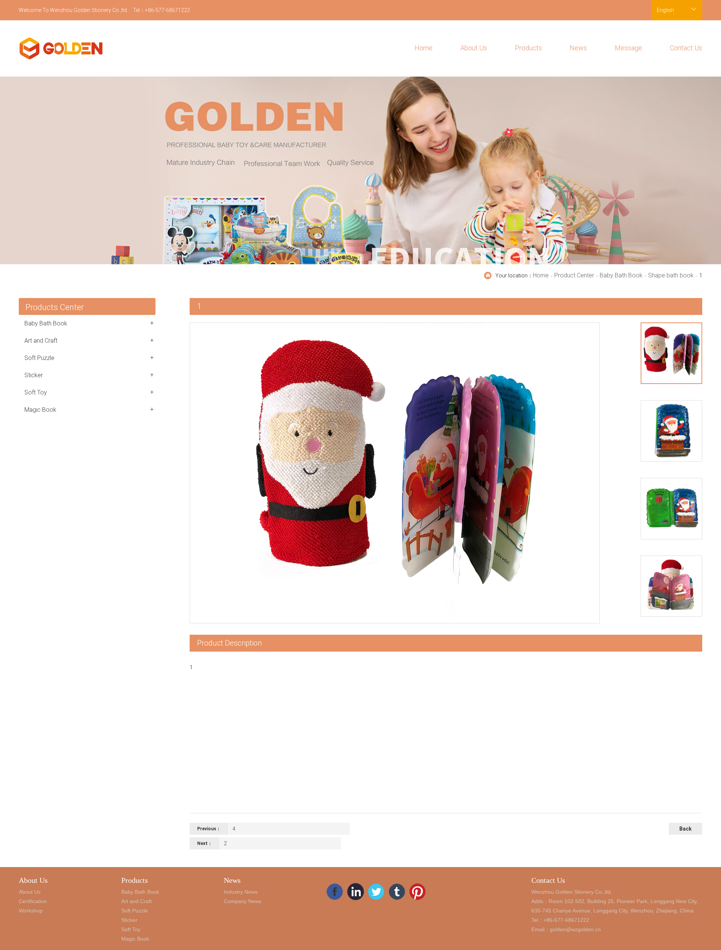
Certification (33, 901)
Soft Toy (89, 392)
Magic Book (89, 409)
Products (528, 48)
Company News (242, 901)
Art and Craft (89, 340)
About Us (473, 48)
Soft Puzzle (89, 357)
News (578, 48)
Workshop (31, 911)
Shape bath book (671, 275)
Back (685, 829)
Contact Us (686, 48)
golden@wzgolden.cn (575, 929)
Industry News (241, 892)
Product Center (574, 275)
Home (424, 48)
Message (628, 48)
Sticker (89, 375)
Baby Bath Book (621, 275)
